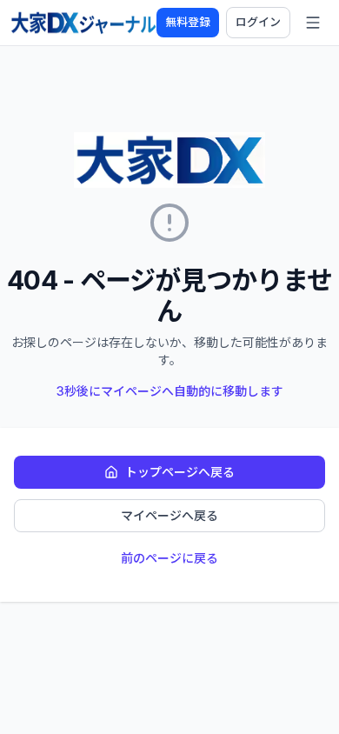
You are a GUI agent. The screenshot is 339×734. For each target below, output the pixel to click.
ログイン (258, 22)
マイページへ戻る (169, 515)
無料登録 (187, 22)
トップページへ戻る (180, 471)
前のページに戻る (169, 557)
